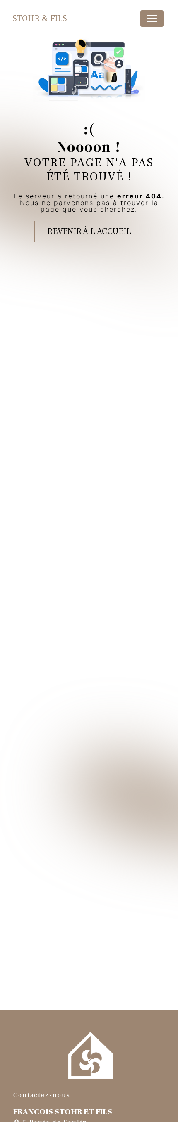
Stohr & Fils (39, 18)
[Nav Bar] (152, 18)
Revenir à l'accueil (89, 231)
